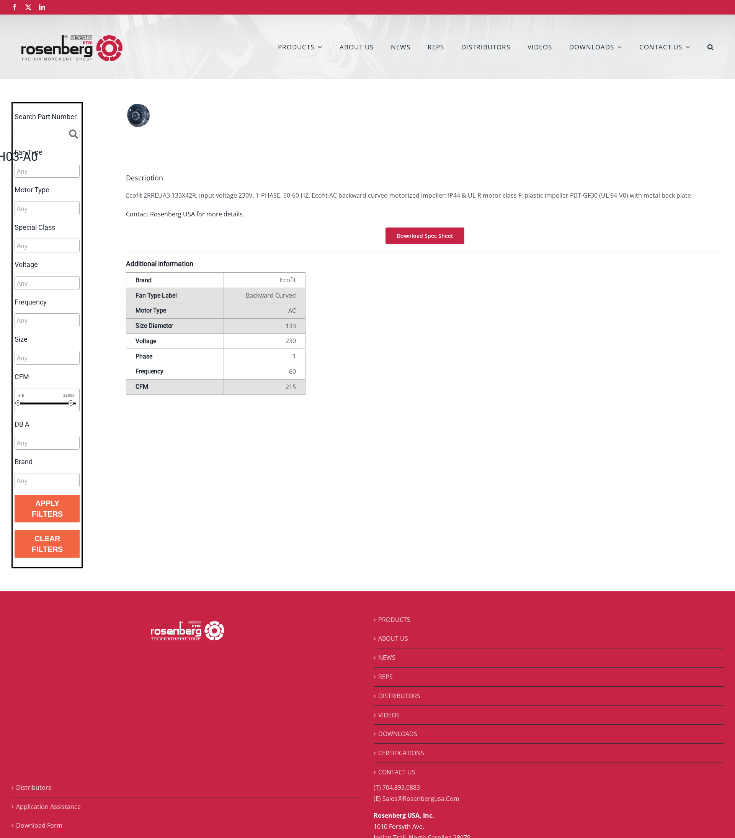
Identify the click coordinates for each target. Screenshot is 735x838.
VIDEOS (389, 715)
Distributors (33, 787)
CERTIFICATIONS (401, 753)
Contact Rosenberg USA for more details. (185, 214)
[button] (710, 47)
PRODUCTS (394, 619)
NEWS (386, 657)
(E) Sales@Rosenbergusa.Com (416, 798)
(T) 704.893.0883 (397, 787)
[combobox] (47, 171)
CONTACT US (396, 772)
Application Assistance (48, 806)
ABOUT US (393, 638)
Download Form (39, 825)
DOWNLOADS (397, 734)
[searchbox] (51, 171)
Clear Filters (47, 543)
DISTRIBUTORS (399, 696)
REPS (385, 677)
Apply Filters (47, 508)
